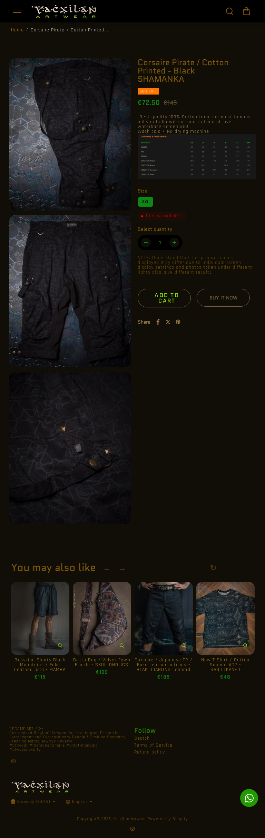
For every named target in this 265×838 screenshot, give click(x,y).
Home (17, 30)
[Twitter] (168, 322)
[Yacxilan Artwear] (64, 11)
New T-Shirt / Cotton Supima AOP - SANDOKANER (225, 665)
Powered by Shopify (168, 818)
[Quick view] (60, 645)
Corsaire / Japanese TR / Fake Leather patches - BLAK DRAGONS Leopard (163, 665)
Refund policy (149, 752)
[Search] (229, 11)
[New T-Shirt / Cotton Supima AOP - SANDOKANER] (225, 618)
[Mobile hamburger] (18, 11)
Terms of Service (153, 745)
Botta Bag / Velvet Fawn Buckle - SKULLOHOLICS (101, 662)
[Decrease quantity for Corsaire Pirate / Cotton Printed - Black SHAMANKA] (146, 242)
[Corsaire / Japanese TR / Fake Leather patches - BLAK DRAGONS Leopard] (164, 618)
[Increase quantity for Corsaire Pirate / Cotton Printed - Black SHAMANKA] (174, 242)
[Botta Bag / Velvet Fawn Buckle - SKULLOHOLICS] (102, 618)
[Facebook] (158, 322)
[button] (246, 11)
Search (142, 738)
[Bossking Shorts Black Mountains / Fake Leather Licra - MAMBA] (40, 618)
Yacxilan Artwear (130, 818)
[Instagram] (13, 761)
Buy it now (223, 297)
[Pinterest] (178, 322)
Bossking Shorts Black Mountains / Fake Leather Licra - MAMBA (40, 665)
